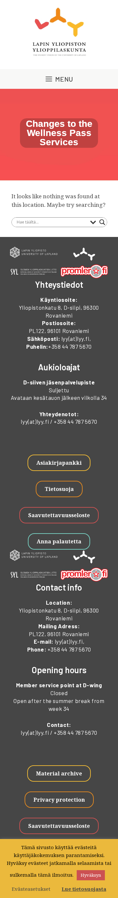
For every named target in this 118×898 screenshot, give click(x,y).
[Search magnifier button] (102, 222)
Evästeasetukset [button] (31, 889)
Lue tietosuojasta (84, 889)
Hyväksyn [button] (91, 875)
